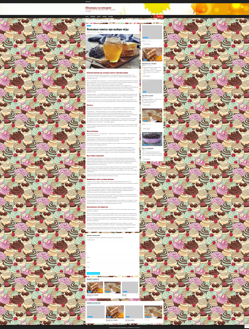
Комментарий (91, 240)
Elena (89, 32)
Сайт (88, 267)
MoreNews (130, 327)
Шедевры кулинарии (98, 7)
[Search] (151, 16)
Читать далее (146, 44)
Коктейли (110, 16)
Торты (86, 16)
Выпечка (105, 16)
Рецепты (89, 25)
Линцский (130, 287)
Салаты (99, 16)
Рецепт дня (160, 16)
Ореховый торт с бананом (95, 287)
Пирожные (92, 16)
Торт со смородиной (152, 139)
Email (88, 262)
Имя (88, 257)
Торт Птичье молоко (152, 86)
